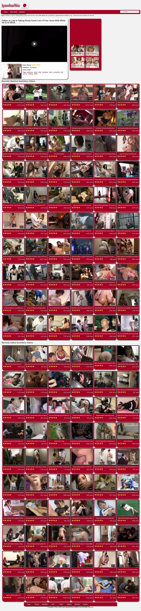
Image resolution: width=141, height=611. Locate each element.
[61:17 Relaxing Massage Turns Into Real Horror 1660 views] (82, 110)
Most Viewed (13, 12)
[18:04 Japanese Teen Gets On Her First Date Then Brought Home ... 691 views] (36, 346)
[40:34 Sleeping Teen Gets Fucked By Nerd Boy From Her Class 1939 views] (59, 551)
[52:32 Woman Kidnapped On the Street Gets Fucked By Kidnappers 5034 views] (128, 474)
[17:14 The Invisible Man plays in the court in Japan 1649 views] (105, 84)
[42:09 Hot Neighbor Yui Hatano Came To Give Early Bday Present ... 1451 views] (59, 239)
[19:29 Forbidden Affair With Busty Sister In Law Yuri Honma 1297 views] (59, 316)
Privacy (37, 604)
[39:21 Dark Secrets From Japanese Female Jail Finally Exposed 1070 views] (13, 474)
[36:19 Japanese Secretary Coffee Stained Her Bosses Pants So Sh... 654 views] (13, 423)
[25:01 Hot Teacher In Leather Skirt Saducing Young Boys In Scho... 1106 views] (82, 316)
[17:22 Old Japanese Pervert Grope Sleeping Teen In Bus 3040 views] (13, 187)
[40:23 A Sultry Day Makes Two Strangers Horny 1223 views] (82, 346)
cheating (45, 72)
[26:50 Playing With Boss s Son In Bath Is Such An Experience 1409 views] (105, 449)
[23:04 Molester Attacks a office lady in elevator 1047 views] (36, 449)
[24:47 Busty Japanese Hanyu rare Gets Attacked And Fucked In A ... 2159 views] (59, 162)
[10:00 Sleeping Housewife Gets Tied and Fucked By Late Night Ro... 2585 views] (82, 423)
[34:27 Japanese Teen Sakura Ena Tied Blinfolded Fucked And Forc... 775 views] (128, 397)
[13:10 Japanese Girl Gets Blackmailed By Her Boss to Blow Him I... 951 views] (82, 372)
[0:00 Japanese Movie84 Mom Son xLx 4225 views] (59, 526)
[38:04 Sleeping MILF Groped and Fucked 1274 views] (13, 372)
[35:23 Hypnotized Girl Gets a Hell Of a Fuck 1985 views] (13, 213)
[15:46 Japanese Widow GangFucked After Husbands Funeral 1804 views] (105, 397)
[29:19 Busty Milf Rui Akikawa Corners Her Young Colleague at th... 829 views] (59, 346)
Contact (85, 604)
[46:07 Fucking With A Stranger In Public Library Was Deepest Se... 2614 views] (105, 162)
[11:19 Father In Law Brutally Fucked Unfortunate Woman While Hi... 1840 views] (13, 449)
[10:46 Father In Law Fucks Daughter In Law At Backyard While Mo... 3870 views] (128, 187)
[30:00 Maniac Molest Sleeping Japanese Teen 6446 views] (128, 500)
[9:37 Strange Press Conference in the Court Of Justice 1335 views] (13, 264)
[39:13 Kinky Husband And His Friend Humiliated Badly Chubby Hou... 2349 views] (36, 136)
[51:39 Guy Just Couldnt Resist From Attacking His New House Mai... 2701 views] (128, 316)
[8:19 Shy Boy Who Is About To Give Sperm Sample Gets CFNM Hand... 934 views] (36, 423)
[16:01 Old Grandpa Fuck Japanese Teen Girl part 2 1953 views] (59, 187)
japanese (30, 72)
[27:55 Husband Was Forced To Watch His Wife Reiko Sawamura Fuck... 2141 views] (13, 316)
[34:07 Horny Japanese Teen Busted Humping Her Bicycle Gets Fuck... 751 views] (128, 372)
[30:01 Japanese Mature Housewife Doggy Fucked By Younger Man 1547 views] (36, 474)
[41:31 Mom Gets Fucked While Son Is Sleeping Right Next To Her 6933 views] (128, 84)
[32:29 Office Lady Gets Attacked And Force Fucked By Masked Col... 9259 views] (82, 136)
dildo (36, 74)
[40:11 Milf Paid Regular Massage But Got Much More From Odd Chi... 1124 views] (36, 500)
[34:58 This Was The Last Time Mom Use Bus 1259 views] (128, 551)
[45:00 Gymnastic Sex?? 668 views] (105, 551)
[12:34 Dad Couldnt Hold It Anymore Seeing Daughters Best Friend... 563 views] (13, 526)
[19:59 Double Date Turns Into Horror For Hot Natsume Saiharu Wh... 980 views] (82, 264)
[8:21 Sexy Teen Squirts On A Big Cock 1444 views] (128, 136)
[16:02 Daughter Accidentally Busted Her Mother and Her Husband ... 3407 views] (36, 397)
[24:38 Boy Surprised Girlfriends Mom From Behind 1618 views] (128, 577)
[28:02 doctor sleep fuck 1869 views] (128, 423)
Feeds (61, 604)
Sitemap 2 (77, 604)
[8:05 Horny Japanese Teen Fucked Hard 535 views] (105, 500)
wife (39, 72)
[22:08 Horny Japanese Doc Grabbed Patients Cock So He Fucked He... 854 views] (13, 500)
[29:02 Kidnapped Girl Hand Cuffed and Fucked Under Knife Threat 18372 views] (36, 239)
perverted (56, 72)
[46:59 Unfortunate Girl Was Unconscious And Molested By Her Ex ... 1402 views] (59, 372)
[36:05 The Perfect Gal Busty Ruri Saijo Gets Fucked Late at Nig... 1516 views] (105, 110)
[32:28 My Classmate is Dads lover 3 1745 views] (59, 110)
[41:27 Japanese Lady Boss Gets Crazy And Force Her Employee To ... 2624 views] (13, 136)
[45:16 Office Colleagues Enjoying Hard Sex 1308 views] (36, 526)
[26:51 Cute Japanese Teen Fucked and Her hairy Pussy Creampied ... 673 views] (36, 372)
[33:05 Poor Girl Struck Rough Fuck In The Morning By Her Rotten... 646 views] (105, 526)
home (50, 72)
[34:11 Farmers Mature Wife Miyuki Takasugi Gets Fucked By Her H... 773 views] (59, 449)
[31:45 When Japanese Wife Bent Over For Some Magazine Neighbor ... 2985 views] (105, 346)
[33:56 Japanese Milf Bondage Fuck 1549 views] (13, 577)
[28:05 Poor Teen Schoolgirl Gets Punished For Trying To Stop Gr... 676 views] (59, 397)
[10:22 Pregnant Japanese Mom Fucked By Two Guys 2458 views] (105, 264)
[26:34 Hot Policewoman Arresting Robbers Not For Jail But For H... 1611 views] (36, 316)
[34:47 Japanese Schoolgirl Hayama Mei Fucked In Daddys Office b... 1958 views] (105, 187)
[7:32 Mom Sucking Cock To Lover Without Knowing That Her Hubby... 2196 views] (105, 213)
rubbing (30, 74)
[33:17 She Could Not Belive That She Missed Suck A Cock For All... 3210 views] (59, 290)
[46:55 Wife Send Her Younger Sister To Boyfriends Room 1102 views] (13, 346)
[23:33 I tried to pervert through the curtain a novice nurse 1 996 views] (105, 239)
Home (5, 12)
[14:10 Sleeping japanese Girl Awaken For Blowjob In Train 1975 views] (36, 264)
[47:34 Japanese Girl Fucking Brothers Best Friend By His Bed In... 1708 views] (36, 577)
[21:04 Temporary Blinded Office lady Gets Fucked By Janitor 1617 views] (128, 526)
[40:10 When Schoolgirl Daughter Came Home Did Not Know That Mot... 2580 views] (59, 474)
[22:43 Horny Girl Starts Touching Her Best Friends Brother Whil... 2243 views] (36, 290)
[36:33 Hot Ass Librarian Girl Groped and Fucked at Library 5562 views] (82, 162)
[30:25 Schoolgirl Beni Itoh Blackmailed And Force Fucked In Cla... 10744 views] (82, 84)
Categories (22, 12)
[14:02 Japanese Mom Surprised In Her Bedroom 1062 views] (82, 474)
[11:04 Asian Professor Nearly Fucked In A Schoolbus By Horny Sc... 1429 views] (82, 213)
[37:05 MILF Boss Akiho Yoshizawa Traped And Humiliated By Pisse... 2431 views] (59, 213)
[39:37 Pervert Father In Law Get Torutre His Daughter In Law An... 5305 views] (36, 162)
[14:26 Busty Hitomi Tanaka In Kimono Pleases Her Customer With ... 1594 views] (105, 290)
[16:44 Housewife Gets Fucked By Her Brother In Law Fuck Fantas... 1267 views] (105, 474)
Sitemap (69, 604)
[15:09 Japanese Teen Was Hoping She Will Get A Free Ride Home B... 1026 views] (128, 162)
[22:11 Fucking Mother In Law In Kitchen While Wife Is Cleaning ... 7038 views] (82, 500)
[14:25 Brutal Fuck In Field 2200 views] (59, 423)
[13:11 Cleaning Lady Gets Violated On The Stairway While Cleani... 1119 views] (36, 187)
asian (36, 72)
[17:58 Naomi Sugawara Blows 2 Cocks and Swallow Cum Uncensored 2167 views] (82, 449)
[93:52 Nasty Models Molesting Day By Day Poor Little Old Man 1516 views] (13, 551)
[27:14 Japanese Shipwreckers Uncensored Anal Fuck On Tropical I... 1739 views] (13, 239)
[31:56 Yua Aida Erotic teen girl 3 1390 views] (128, 264)
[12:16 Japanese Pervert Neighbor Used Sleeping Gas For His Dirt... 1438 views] (128, 290)
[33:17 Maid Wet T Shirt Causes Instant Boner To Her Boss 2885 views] (82, 290)
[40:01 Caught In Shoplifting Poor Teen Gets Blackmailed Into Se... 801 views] (82, 397)
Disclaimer (45, 604)
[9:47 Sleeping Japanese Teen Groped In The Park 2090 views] (13, 110)
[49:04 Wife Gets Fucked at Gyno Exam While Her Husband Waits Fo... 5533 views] (13, 162)
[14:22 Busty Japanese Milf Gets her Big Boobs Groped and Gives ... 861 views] (59, 500)
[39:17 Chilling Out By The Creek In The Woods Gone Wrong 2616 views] (36, 84)
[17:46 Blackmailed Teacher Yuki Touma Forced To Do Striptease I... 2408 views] (59, 577)
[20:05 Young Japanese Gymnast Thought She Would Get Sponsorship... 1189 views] (36, 551)
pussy (25, 74)
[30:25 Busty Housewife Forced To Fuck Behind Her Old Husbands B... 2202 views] (105, 372)
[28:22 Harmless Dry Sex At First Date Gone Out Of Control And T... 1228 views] (82, 551)
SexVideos (33, 67)
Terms (29, 604)
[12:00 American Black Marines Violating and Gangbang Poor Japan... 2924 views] (105, 423)
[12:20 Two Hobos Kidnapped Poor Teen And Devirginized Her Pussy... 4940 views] (59, 84)
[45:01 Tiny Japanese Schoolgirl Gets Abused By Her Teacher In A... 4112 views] (36, 110)
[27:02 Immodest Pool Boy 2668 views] (59, 136)
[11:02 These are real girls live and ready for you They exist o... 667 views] (105, 577)
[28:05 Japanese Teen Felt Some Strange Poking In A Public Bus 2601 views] (105, 136)
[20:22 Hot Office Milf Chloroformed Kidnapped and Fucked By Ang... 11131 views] (13, 84)
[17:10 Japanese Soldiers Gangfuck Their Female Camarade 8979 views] (82, 239)
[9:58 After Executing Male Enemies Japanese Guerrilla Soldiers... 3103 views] (128, 110)
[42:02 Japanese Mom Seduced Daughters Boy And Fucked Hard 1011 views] (128, 346)
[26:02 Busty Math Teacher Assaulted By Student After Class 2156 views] (13, 397)
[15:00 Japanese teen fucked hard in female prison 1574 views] (128, 213)
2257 (53, 604)
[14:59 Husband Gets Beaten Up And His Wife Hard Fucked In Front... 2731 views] (36, 213)
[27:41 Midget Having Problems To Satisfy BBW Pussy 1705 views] (82, 526)
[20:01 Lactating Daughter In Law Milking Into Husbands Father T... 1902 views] (13, 290)
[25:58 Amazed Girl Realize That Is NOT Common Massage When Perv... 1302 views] (82, 577)
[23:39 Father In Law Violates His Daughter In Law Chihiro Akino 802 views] (128, 449)
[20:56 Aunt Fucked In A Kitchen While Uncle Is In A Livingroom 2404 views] (59, 264)
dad (62, 72)
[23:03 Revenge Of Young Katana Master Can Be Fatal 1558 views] (105, 316)
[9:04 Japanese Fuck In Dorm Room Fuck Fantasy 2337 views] (82, 187)
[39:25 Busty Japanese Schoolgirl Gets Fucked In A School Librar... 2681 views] (128, 239)
